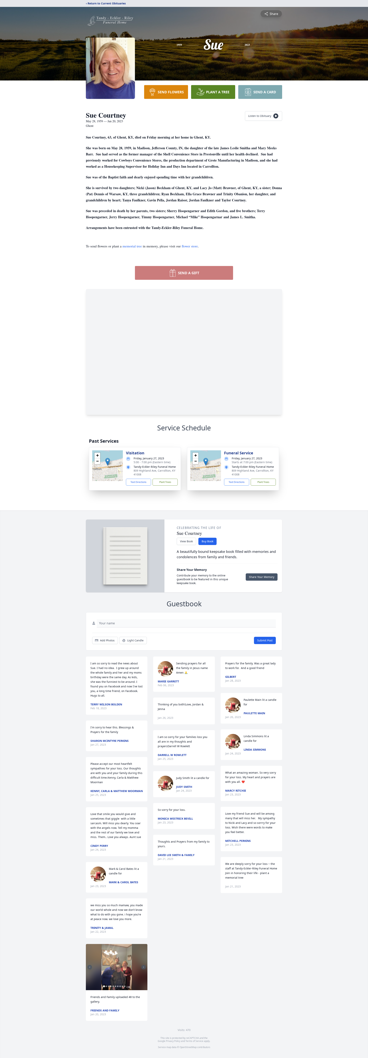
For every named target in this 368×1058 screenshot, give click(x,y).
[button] (107, 462)
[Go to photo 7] (117, 986)
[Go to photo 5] (113, 986)
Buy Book (207, 541)
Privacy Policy (173, 1041)
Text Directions (138, 482)
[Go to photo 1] (104, 986)
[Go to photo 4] (111, 986)
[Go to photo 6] (115, 986)
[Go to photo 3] (108, 986)
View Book (186, 541)
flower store (190, 246)
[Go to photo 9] (122, 986)
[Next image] (143, 967)
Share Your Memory (261, 577)
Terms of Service (194, 1041)
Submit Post (265, 640)
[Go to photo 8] (120, 986)
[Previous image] (89, 967)
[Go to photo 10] (124, 986)
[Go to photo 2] (106, 986)
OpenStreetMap (188, 1047)
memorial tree (132, 246)
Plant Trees (165, 482)
